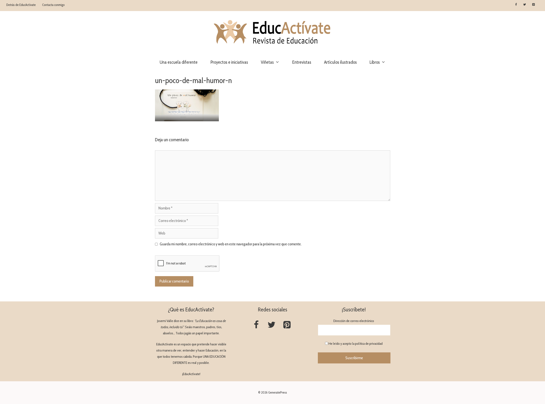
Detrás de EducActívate (21, 5)
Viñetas (267, 62)
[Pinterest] (533, 4)
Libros (375, 62)
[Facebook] (516, 4)
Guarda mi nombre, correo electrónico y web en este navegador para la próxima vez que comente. (230, 244)
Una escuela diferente (179, 62)
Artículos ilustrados (340, 62)
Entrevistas (301, 62)
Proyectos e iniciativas (229, 62)
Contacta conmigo (53, 5)
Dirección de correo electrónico (353, 321)
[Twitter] (524, 4)
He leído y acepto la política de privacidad (355, 344)
